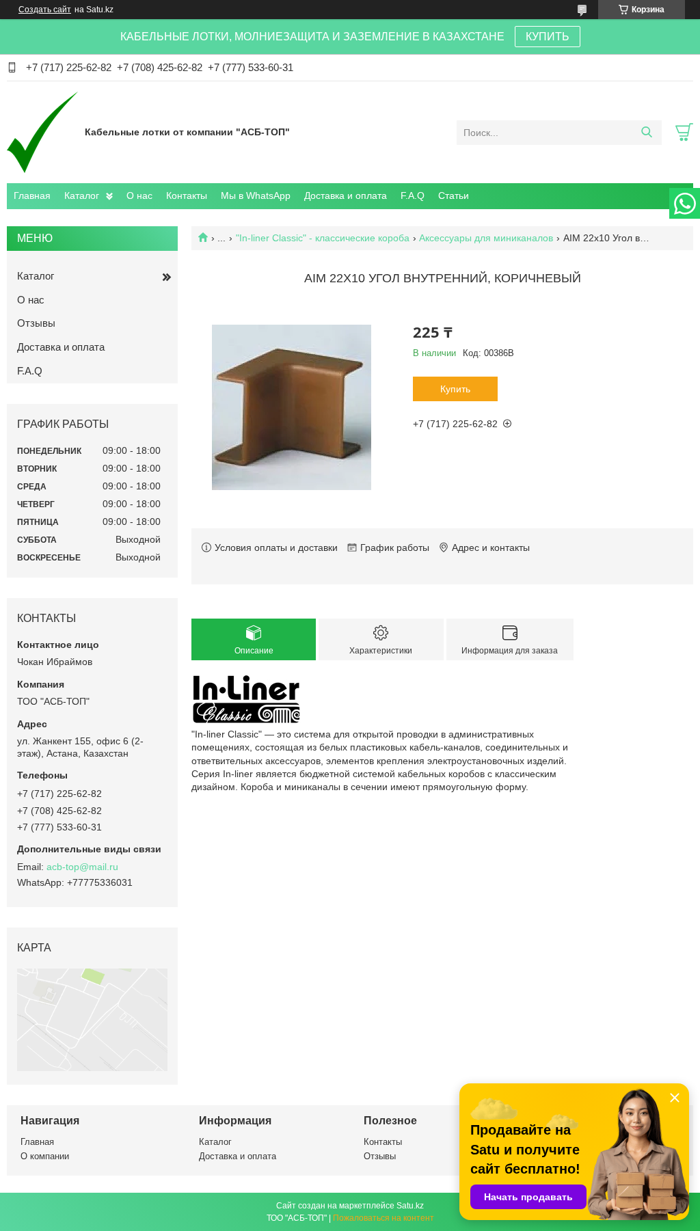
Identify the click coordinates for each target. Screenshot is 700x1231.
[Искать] (646, 132)
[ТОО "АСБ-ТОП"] (42, 131)
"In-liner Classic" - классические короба (322, 237)
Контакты (186, 195)
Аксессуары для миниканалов (486, 237)
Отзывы (36, 323)
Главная (32, 195)
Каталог (81, 195)
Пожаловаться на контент (383, 1218)
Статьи (453, 195)
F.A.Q (413, 195)
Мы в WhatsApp (256, 195)
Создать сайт (44, 9)
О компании (45, 1156)
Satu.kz (410, 1205)
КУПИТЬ (547, 36)
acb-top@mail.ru (82, 866)
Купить (455, 388)
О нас (139, 195)
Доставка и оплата (345, 195)
